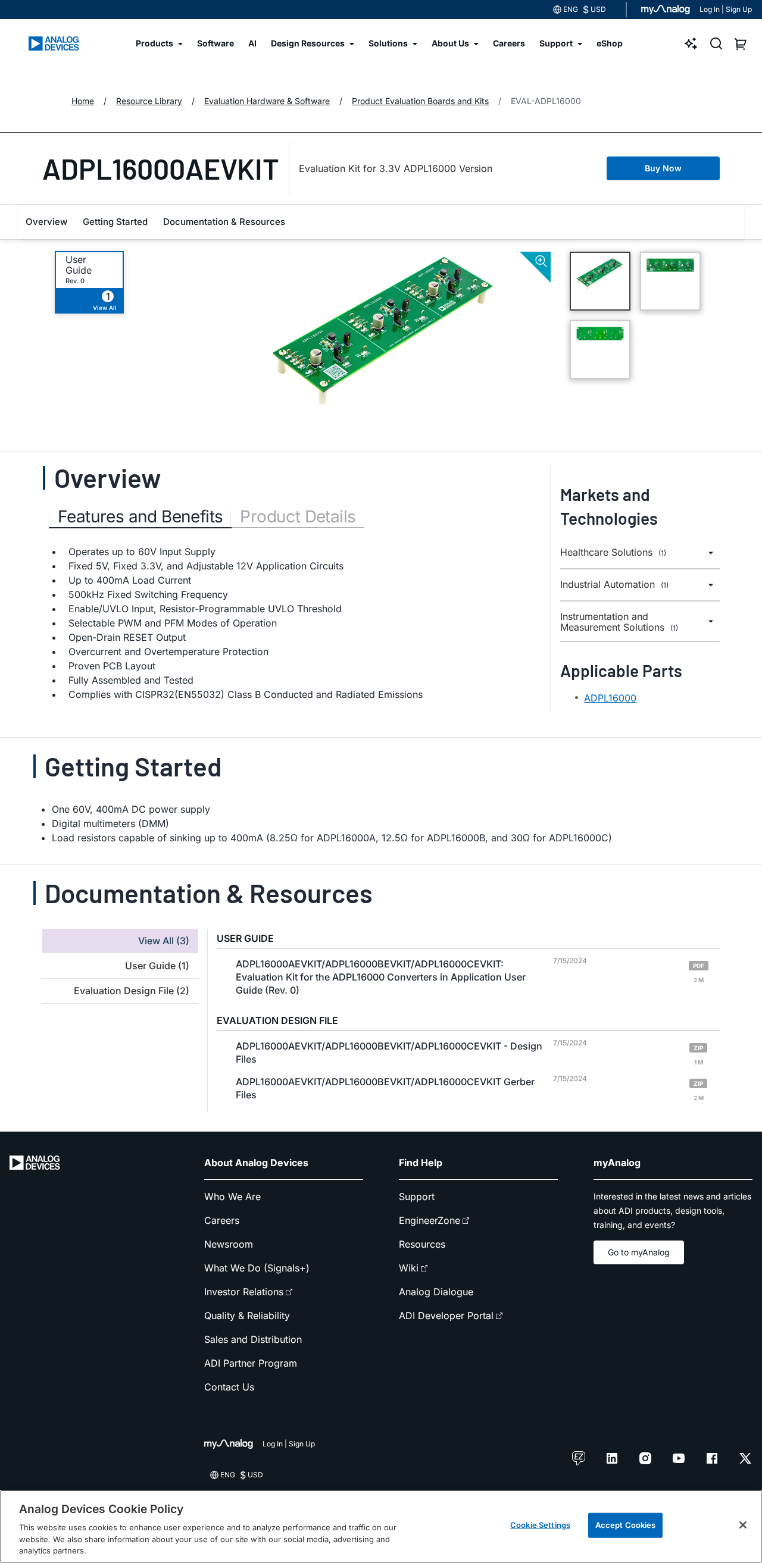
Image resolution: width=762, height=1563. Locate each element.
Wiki (409, 1268)
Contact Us (229, 1387)
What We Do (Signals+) (257, 1268)
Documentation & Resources (224, 221)
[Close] (743, 1525)
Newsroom (228, 1244)
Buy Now (663, 168)
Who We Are (232, 1196)
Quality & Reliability (247, 1315)
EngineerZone (429, 1220)
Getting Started (115, 221)
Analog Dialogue (436, 1292)
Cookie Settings (540, 1525)
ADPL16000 (610, 698)
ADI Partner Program (250, 1363)
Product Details (297, 516)
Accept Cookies (625, 1525)
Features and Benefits (140, 516)
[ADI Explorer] (691, 43)
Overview (46, 221)
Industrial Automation (614, 584)
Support (417, 1196)
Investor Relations (243, 1292)
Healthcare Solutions (613, 552)
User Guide (78, 264)
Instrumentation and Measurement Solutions (619, 622)
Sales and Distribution (253, 1339)
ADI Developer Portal (446, 1315)
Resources (422, 1244)
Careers (221, 1220)
